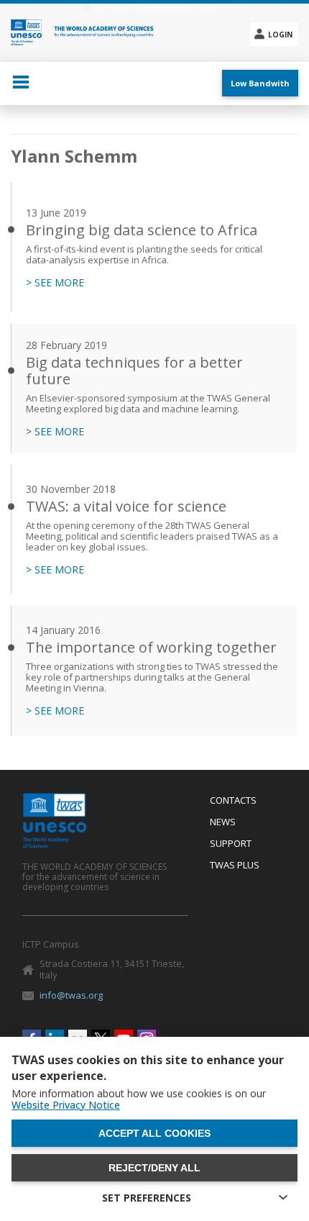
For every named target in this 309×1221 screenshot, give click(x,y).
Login (280, 34)
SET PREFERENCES (146, 1197)
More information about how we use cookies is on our (138, 1099)
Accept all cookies (154, 1133)
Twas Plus (234, 865)
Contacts (233, 801)
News (223, 822)
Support (231, 844)
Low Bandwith (260, 83)
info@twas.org (71, 995)
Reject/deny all (154, 1168)
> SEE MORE (55, 283)
